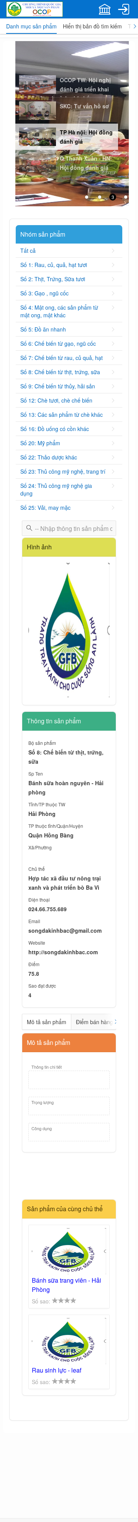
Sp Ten (35, 773)
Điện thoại (39, 899)
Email (34, 921)
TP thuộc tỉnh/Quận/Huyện (55, 825)
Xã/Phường (40, 847)
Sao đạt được (42, 985)
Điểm (33, 964)
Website (36, 942)
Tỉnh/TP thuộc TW (46, 804)
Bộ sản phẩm (42, 742)
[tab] (31, 26)
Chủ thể (36, 868)
